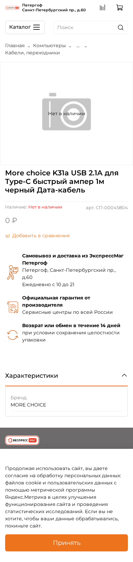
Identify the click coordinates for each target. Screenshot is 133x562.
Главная (15, 45)
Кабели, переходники (32, 53)
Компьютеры (49, 45)
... (77, 45)
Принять (66, 542)
